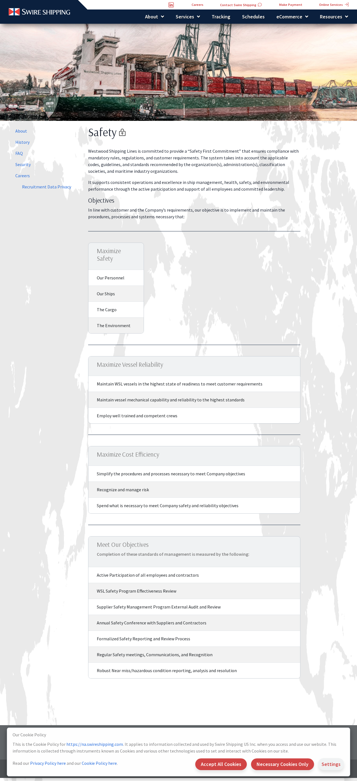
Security (23, 164)
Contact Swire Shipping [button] (238, 5)
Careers (22, 175)
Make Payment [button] (290, 5)
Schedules (253, 16)
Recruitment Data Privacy (46, 187)
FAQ (19, 153)
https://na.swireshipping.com (94, 744)
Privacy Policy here (48, 763)
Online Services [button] (331, 5)
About (21, 131)
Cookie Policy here (99, 763)
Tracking (221, 16)
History (22, 142)
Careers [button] (197, 5)
